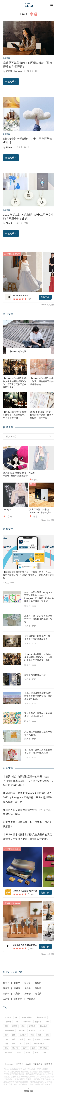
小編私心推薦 (9, 1030)
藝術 (33, 1048)
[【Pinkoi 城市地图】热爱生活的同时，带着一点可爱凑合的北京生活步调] (28, 337)
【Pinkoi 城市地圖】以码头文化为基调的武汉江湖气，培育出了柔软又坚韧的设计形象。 (14, 382)
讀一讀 (19, 1052)
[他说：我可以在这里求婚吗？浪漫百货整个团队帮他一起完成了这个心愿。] (12, 698)
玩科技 (38, 988)
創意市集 (38, 1022)
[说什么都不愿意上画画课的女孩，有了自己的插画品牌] (12, 755)
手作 (6, 1035)
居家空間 (21, 1030)
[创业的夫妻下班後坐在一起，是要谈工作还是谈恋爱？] (12, 641)
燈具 (13, 1043)
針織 (44, 1052)
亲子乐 (27, 993)
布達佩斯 (32, 1030)
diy (16, 1017)
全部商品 (31, 999)
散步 (39, 1035)
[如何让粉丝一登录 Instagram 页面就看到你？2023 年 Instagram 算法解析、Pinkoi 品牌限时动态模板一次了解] (12, 597)
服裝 (21, 1039)
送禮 (36, 1052)
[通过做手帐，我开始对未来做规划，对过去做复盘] (12, 718)
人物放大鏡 (27, 1022)
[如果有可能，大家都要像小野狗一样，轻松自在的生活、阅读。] (12, 620)
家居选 (6, 988)
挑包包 (6, 983)
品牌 (6, 1026)
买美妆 (17, 993)
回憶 (22, 1026)
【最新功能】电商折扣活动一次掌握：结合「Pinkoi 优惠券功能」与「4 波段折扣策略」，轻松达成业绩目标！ (28, 575)
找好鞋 (38, 983)
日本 (6, 1039)
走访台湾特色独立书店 (35, 675)
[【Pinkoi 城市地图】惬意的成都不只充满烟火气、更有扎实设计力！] (15, 400)
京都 (16, 1022)
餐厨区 (17, 988)
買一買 (28, 1052)
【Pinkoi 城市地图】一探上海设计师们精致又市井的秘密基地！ (42, 381)
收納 (32, 1035)
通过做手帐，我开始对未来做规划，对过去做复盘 (38, 715)
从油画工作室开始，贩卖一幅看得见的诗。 (38, 733)
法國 (6, 1043)
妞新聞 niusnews (14, 71)
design (8, 1017)
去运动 (6, 999)
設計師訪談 (43, 1048)
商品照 (14, 1026)
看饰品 (17, 983)
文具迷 (27, 988)
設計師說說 (8, 1052)
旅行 (47, 1035)
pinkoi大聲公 (27, 1017)
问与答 (28, 1064)
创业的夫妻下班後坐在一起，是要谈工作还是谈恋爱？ (38, 637)
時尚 (13, 1039)
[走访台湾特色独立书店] (12, 679)
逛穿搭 (27, 983)
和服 (47, 1022)
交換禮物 (8, 1022)
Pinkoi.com (9, 1064)
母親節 (37, 1039)
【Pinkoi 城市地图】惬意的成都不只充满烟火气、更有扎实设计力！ (14, 415)
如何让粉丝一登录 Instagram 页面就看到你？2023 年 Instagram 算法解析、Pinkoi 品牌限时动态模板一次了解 (39, 596)
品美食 (6, 993)
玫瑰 (27, 1043)
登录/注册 (48, 1064)
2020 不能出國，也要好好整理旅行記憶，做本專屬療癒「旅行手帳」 (42, 415)
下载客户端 (37, 1064)
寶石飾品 (32, 1026)
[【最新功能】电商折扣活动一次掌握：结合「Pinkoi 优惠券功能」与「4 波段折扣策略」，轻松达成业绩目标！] (28, 552)
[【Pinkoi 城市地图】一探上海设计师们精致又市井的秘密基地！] (42, 367)
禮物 (6, 1048)
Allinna (9, 147)
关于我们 (19, 1064)
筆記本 (25, 1048)
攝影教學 (23, 1035)
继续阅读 (9, 81)
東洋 (29, 1039)
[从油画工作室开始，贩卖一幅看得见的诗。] (12, 736)
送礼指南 (18, 999)
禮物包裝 (15, 1048)
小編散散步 (43, 1026)
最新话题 (6, 58)
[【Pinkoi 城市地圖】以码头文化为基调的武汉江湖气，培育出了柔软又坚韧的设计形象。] (15, 367)
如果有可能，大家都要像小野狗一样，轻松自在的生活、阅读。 (38, 618)
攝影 (13, 1035)
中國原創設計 (41, 1017)
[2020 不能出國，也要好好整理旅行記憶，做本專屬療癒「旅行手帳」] (42, 400)
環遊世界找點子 (39, 1043)
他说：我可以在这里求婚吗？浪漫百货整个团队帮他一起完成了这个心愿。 (38, 696)
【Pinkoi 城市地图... (18, 351)
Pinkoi (9, 223)
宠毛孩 (38, 993)
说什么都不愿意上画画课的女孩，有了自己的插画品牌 (38, 751)
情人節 (42, 1030)
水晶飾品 (47, 1039)
